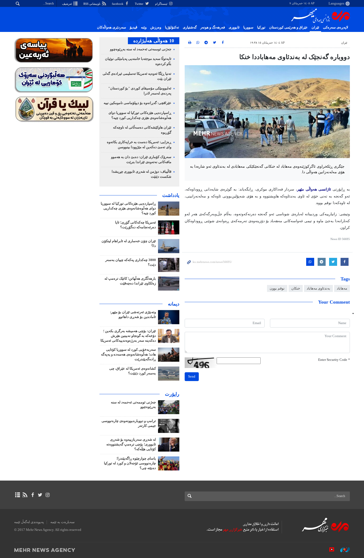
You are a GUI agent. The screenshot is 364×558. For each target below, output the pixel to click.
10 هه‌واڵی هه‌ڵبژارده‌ (153, 40)
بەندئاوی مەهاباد (318, 288)
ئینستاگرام (161, 3)
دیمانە (173, 304)
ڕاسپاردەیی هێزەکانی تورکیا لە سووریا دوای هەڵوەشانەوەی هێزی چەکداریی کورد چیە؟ (128, 208)
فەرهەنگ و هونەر (212, 27)
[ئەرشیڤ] (17, 495)
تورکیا (261, 27)
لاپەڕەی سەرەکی (335, 27)
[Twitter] (40, 495)
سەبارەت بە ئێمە (62, 522)
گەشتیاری (190, 27)
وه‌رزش (155, 27)
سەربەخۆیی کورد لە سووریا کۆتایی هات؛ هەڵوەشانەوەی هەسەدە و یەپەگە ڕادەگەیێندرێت (128, 354)
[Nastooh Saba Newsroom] (342, 549)
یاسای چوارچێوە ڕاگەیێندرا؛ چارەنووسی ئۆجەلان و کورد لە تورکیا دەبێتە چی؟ (130, 463)
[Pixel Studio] (329, 549)
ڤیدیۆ (133, 27)
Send (191, 376)
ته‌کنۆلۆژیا (172, 27)
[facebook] (32, 495)
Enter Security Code (334, 360)
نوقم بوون (277, 288)
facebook (118, 3)
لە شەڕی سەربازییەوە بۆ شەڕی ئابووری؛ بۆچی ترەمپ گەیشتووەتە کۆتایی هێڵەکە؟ (131, 444)
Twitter (139, 3)
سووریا (248, 27)
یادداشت (170, 195)
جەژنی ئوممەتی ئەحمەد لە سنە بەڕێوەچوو (140, 49)
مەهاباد (342, 288)
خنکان (295, 288)
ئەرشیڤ (67, 3)
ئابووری (234, 27)
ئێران (315, 27)
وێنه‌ (144, 27)
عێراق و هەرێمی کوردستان (288, 27)
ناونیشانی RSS (92, 3)
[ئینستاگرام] (47, 495)
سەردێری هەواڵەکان (111, 27)
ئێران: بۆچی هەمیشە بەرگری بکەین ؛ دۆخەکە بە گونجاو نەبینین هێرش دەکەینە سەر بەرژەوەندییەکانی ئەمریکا (128, 335)
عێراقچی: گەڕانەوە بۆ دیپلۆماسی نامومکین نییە (137, 103)
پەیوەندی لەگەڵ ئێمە (29, 522)
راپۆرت (172, 394)
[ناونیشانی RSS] (25, 495)
